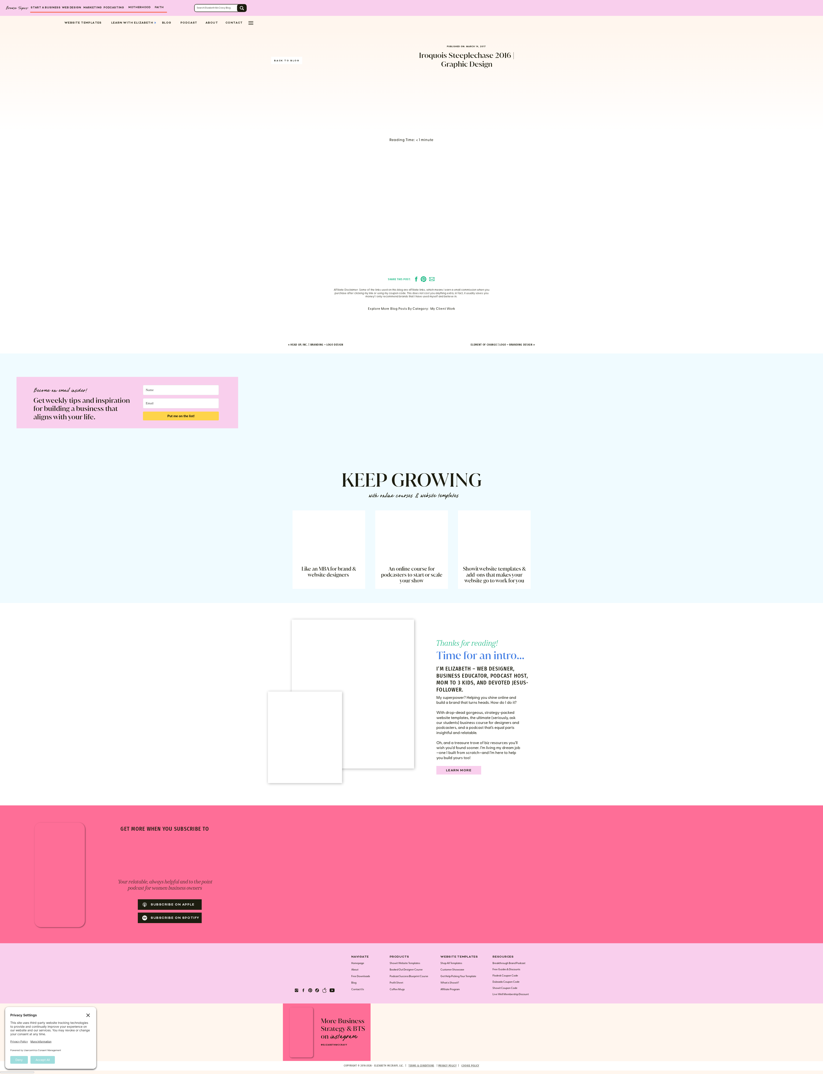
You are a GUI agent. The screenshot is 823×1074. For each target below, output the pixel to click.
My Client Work (442, 308)
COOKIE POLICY (470, 1065)
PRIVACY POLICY (447, 1065)
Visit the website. (467, 626)
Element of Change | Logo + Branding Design (501, 344)
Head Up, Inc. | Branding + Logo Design (316, 344)
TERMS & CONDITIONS (421, 1065)
